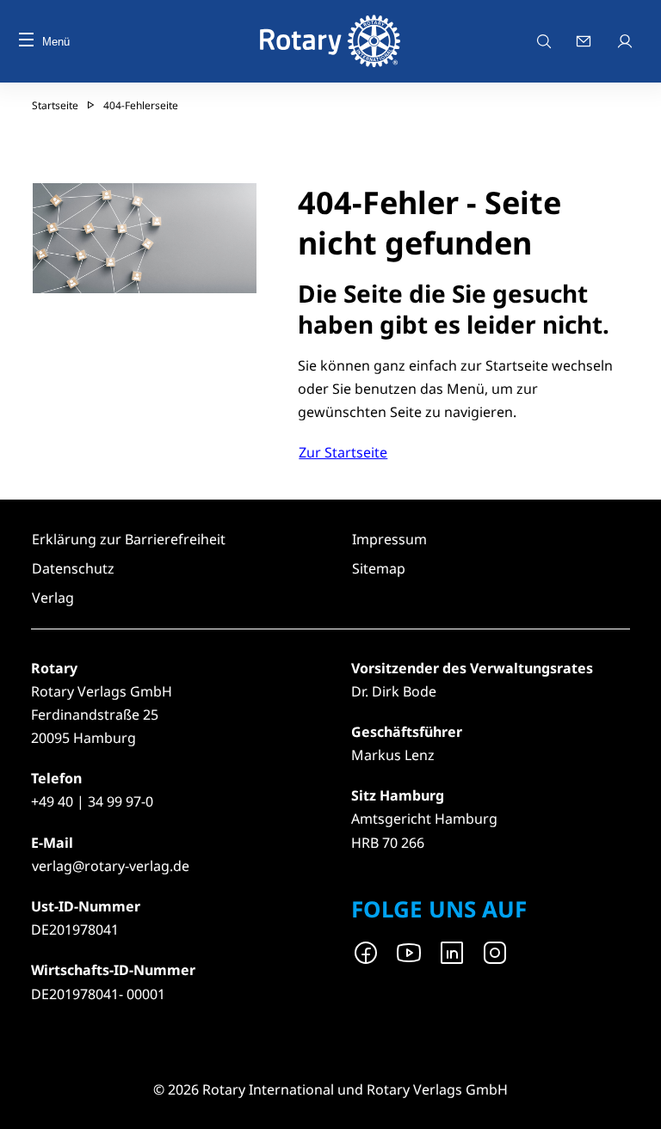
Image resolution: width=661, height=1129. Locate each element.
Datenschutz (73, 568)
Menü (56, 41)
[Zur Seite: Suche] (544, 41)
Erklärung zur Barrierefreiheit (128, 539)
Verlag (53, 597)
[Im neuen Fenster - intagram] (495, 952)
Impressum (389, 539)
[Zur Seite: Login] (626, 41)
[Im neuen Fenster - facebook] (365, 952)
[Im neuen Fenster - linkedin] (451, 952)
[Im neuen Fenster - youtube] (408, 952)
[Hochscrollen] (631, 1099)
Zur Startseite (343, 452)
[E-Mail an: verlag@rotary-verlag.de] (585, 41)
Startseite (55, 105)
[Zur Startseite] (331, 41)
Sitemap (378, 568)
